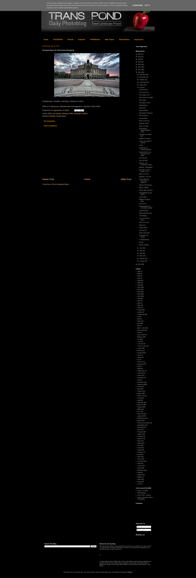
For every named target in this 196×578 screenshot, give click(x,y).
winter (139, 479)
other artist (140, 414)
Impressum (138, 39)
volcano (139, 465)
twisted (141, 242)
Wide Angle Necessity (145, 213)
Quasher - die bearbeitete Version (145, 163)
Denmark (140, 350)
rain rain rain (142, 203)
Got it (147, 5)
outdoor (85, 113)
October (142, 79)
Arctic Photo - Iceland (143, 495)
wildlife (139, 475)
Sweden (139, 450)
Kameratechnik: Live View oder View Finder (145, 153)
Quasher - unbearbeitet (146, 167)
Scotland (140, 436)
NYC (138, 411)
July (141, 87)
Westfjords (140, 470)
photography (141, 425)
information (140, 377)
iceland (139, 373)
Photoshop (140, 427)
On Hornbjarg (143, 215)
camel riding (142, 197)
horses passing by (144, 233)
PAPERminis (95, 39)
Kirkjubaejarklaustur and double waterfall (145, 207)
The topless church (144, 102)
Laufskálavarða (143, 210)
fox (138, 359)
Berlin (139, 321)
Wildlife (139, 477)
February (142, 258)
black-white (140, 330)
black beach (142, 100)
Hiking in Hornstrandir (145, 185)
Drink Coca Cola (144, 222)
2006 (138, 276)
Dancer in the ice (144, 174)
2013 (139, 69)
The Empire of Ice (144, 95)
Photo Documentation (143, 423)
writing (139, 481)
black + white (141, 328)
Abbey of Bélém (144, 187)
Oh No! (141, 145)
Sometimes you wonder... (143, 236)
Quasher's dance (144, 123)
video (139, 463)
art (138, 316)
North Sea (140, 405)
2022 (138, 303)
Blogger (130, 572)
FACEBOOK (58, 39)
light (138, 389)
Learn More (138, 5)
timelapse (140, 452)
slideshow (140, 438)
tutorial (139, 454)
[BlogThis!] (77, 110)
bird (138, 323)
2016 (139, 62)
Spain (139, 441)
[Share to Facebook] (81, 110)
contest (139, 348)
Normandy (140, 402)
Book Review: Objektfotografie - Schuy (145, 130)
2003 (138, 271)
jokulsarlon (140, 382)
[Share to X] (79, 110)
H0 (138, 366)
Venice (139, 459)
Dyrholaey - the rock (145, 176)
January (142, 261)
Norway (139, 407)
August (142, 85)
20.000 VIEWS (143, 110)
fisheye (139, 357)
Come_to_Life (141, 346)
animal (139, 310)
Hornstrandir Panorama (146, 113)
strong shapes (143, 118)
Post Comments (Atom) (60, 184)
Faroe (139, 355)
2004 (138, 273)
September (143, 82)
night (138, 400)
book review (140, 334)
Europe (58, 113)
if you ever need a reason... (144, 219)
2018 (139, 59)
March (142, 256)
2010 (138, 285)
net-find (139, 398)
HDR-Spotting (141, 493)
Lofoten (139, 391)
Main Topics (109, 39)
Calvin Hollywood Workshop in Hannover (144, 180)
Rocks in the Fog (144, 121)
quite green (142, 108)
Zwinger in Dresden (144, 138)
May (141, 250)
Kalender (81, 39)
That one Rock (143, 160)
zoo (138, 484)
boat (138, 332)
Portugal (139, 432)
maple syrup (141, 395)
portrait (139, 429)
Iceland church (143, 89)
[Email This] (75, 110)
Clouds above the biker (146, 190)
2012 (50, 113)
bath (138, 319)
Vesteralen (140, 461)
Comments (141, 530)
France (139, 362)
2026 (139, 54)
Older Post (126, 179)
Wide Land (142, 225)
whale (139, 472)
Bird (138, 325)
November (143, 77)
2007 (138, 278)
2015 (139, 64)
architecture (140, 314)
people (139, 420)
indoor (139, 375)
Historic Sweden (144, 245)
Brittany (139, 337)
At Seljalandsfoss (144, 239)
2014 (139, 67)
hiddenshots (141, 371)
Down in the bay (144, 126)
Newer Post (48, 179)
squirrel (139, 443)
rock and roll (142, 230)
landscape (77, 113)
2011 (139, 264)
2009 (138, 283)
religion (139, 434)
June (141, 248)
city (54, 113)
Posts (140, 527)
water (139, 468)
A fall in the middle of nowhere (145, 142)
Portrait (70, 39)
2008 (138, 280)
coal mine (140, 343)
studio (139, 447)
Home (46, 39)
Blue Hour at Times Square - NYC (144, 170)
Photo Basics (124, 39)
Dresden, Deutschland (57, 116)
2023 (139, 56)
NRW (138, 409)
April (141, 253)
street (139, 445)
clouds (139, 341)
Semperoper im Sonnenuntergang (145, 148)
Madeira (139, 393)
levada (139, 386)
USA (138, 456)
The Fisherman (143, 115)
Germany (65, 113)
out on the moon (144, 92)
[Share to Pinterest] (83, 110)
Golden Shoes (143, 227)
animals (139, 312)
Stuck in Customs (142, 490)
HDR (71, 113)
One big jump (143, 158)
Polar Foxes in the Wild (146, 97)
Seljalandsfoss (143, 105)
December (143, 74)
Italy (138, 380)
